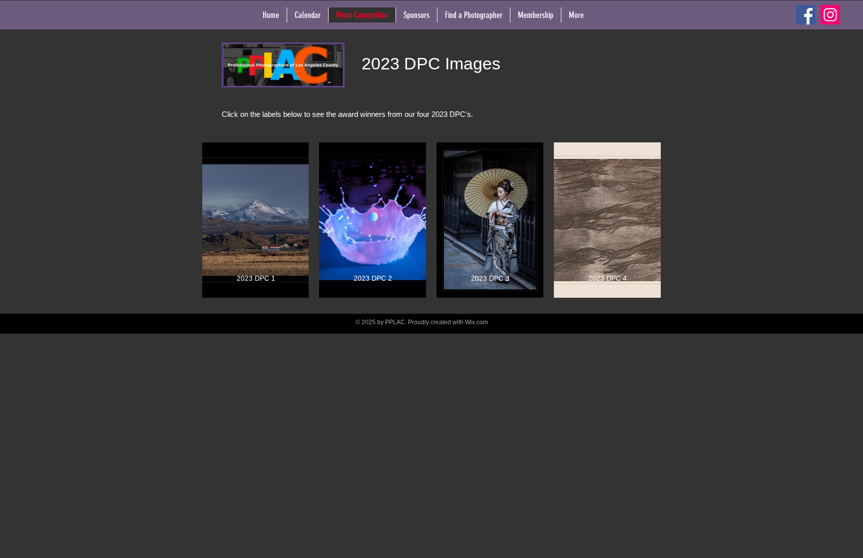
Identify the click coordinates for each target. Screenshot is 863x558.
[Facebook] (806, 14)
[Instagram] (830, 14)
